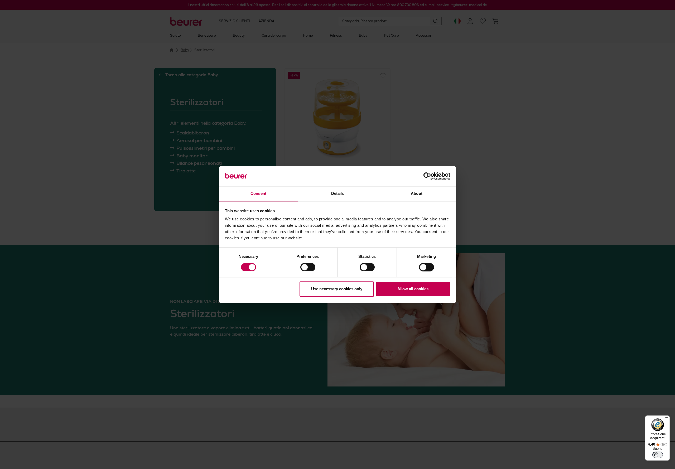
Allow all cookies (412, 289)
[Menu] (666, 418)
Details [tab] (337, 193)
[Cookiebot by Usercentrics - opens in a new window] (427, 176)
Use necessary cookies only (336, 289)
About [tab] (416, 193)
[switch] (307, 267)
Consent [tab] (258, 193)
